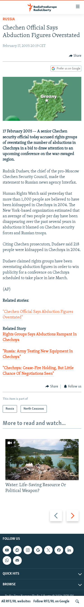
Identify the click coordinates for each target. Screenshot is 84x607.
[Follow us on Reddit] (17, 550)
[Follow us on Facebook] (58, 550)
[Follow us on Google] (38, 550)
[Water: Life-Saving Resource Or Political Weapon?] (42, 459)
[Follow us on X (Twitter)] (48, 550)
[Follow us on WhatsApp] (7, 560)
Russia (9, 19)
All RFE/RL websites (16, 601)
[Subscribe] (17, 560)
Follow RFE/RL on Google (51, 601)
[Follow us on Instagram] (28, 550)
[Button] (75, 56)
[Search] (77, 601)
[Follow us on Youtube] (7, 550)
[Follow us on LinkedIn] (69, 550)
